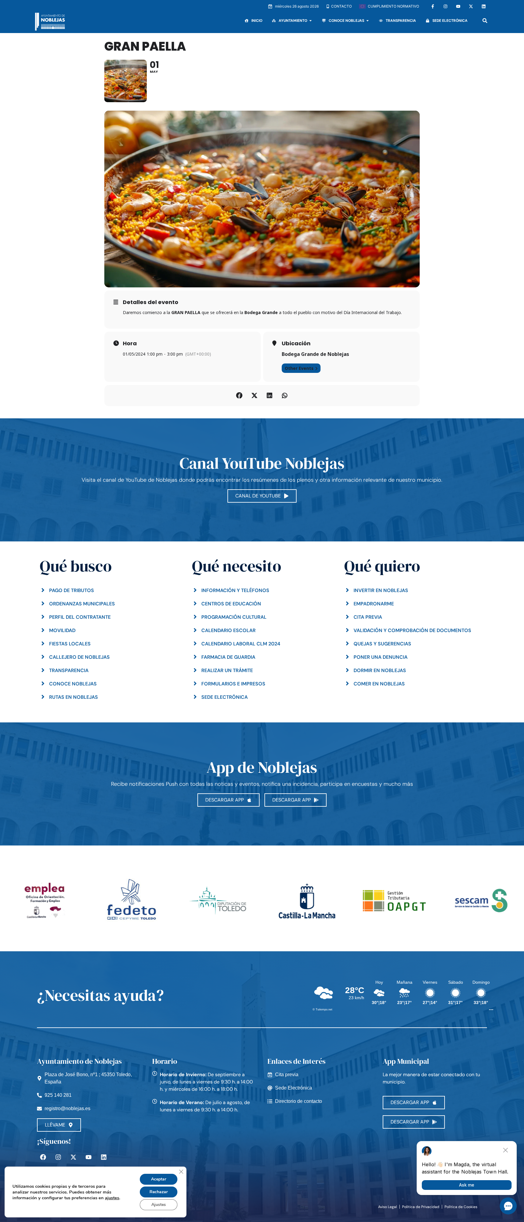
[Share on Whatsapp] (284, 395)
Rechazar (158, 1192)
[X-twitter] (471, 6)
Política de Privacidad (420, 1206)
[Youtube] (458, 6)
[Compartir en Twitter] (254, 395)
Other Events (299, 368)
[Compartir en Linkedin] (269, 395)
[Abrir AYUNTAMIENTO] (310, 20)
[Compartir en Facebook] (239, 395)
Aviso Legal (387, 1206)
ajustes (112, 1197)
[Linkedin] (483, 6)
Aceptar (158, 1179)
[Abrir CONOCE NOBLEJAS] (367, 20)
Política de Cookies (461, 1206)
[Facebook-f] (432, 6)
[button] (485, 21)
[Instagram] (445, 6)
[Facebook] (43, 1157)
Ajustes (158, 1204)
